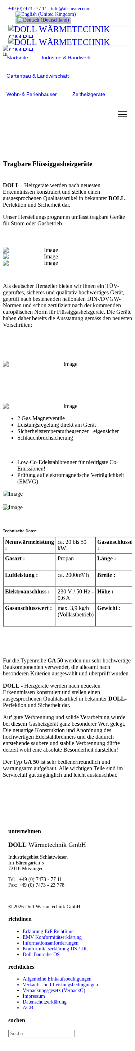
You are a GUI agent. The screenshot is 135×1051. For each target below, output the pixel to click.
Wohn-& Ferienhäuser (31, 94)
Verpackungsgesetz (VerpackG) (54, 990)
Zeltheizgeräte (88, 94)
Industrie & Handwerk (66, 57)
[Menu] (122, 114)
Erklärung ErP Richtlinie (48, 931)
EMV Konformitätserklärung (52, 937)
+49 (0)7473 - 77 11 (27, 8)
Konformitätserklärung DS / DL (55, 948)
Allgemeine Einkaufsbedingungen (57, 979)
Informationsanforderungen (50, 943)
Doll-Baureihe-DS (41, 954)
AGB (28, 1007)
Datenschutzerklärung (45, 1002)
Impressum (34, 996)
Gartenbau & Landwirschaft (37, 76)
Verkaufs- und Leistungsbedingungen (60, 984)
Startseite (17, 57)
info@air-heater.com (70, 8)
